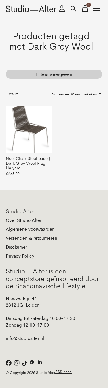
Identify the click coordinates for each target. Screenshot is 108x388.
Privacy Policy (20, 255)
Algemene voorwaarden (30, 229)
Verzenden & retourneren (31, 238)
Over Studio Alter (23, 220)
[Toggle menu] (96, 8)
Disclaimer (16, 246)
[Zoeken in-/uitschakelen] (73, 8)
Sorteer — (60, 94)
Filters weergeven (54, 74)
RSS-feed (63, 371)
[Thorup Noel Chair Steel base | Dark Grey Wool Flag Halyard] (29, 129)
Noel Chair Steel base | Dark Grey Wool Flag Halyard (28, 162)
